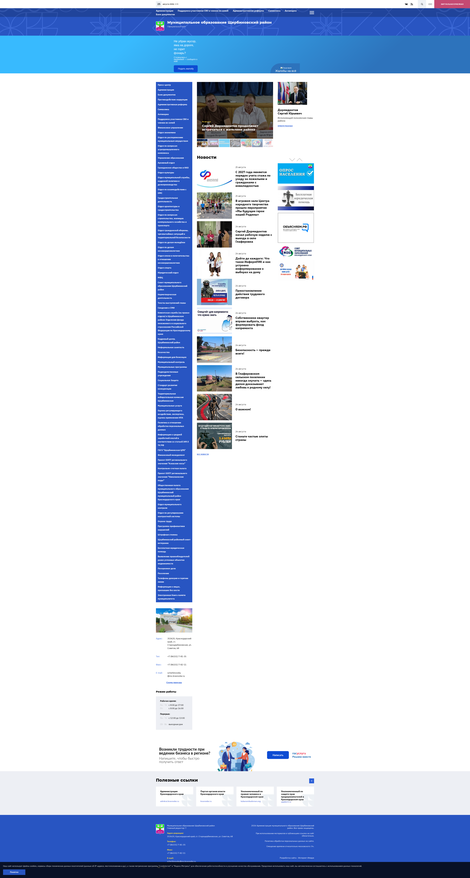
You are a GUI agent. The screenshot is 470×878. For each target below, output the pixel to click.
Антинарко (291, 10)
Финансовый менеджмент (171, 455)
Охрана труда (165, 521)
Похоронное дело (167, 568)
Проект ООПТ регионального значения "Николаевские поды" (172, 477)
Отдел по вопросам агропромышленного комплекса (168, 149)
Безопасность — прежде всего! (252, 351)
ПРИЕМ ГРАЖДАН (285, 126)
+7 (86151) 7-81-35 (176, 656)
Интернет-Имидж (306, 858)
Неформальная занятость (171, 347)
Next (299, 159)
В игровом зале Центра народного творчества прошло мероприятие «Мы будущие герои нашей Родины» (252, 207)
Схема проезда (174, 683)
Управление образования (171, 158)
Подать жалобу (186, 68)
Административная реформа (248, 10)
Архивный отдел (166, 162)
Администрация (164, 10)
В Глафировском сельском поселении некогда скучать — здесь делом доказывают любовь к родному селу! (253, 380)
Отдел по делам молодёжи (171, 242)
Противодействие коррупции (172, 99)
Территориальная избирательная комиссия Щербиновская (171, 397)
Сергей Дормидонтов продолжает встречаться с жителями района (230, 127)
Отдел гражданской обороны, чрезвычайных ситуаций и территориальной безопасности (174, 234)
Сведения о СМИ (166, 307)
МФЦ (160, 277)
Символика (274, 10)
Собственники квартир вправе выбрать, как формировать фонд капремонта (252, 323)
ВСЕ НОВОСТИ (203, 454)
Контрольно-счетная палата (172, 468)
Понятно (14, 872)
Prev (292, 159)
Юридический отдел (168, 272)
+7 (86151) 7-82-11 (176, 664)
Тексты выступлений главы (172, 303)
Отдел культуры (166, 172)
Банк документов (165, 14)
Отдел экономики (167, 132)
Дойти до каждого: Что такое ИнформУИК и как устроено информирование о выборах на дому (252, 265)
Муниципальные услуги (170, 405)
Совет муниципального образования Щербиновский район (172, 286)
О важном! (243, 409)
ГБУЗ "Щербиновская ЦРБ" (172, 450)
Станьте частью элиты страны (251, 438)
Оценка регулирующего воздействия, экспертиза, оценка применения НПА (171, 414)
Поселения (163, 573)
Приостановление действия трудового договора (250, 294)
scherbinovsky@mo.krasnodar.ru (181, 861)
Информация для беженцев (172, 357)
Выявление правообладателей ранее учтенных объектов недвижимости (173, 560)
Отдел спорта (164, 267)
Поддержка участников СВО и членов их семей (203, 10)
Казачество (164, 352)
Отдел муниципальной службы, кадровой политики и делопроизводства (174, 181)
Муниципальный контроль (171, 362)
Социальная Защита (168, 380)
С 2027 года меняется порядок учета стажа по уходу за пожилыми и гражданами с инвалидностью (252, 178)
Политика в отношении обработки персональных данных (171, 426)
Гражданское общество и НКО (173, 167)
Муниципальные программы (172, 367)
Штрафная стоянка (167, 534)
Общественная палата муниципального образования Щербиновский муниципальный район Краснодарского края (173, 492)
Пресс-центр (164, 85)
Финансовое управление (170, 127)
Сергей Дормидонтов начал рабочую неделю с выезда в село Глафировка (253, 236)
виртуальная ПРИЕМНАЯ (452, 4)
